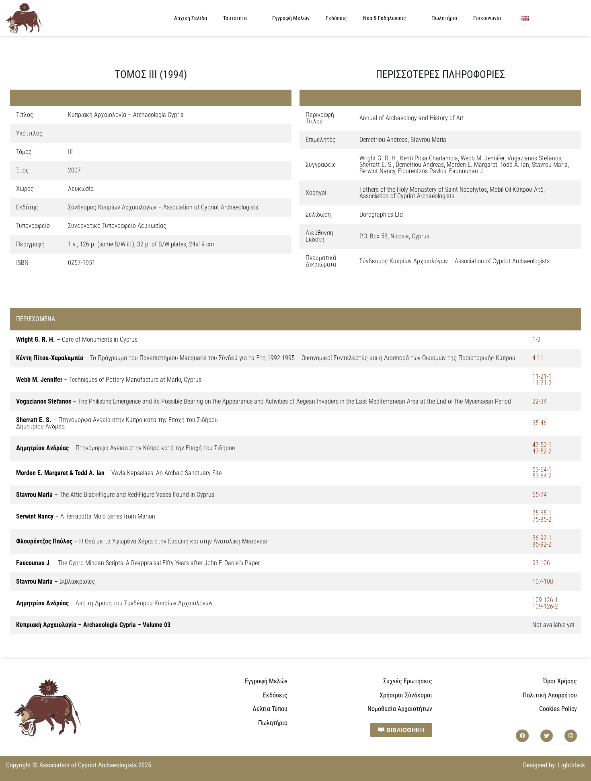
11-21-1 (542, 376)
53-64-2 (542, 476)
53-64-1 (542, 470)
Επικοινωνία (487, 18)
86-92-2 (542, 544)
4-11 (538, 358)
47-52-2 (542, 451)
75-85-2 (542, 519)
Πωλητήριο (444, 18)
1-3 (536, 339)
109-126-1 (545, 600)
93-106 (541, 563)
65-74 (539, 494)
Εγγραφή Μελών (291, 18)
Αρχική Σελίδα (190, 18)
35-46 (539, 423)
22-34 (539, 401)
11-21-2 (542, 383)
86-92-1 (542, 538)
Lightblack (571, 765)
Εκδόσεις (336, 18)
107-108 (542, 581)
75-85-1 (542, 513)
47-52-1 (542, 445)
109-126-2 (545, 606)
